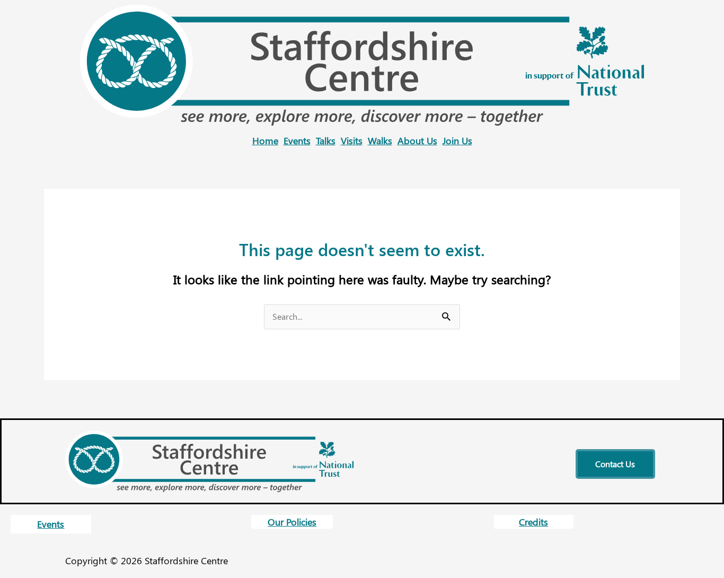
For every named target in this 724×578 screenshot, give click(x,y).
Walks (380, 140)
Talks (325, 140)
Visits (352, 140)
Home (265, 140)
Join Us (457, 140)
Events (297, 140)
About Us (417, 140)
